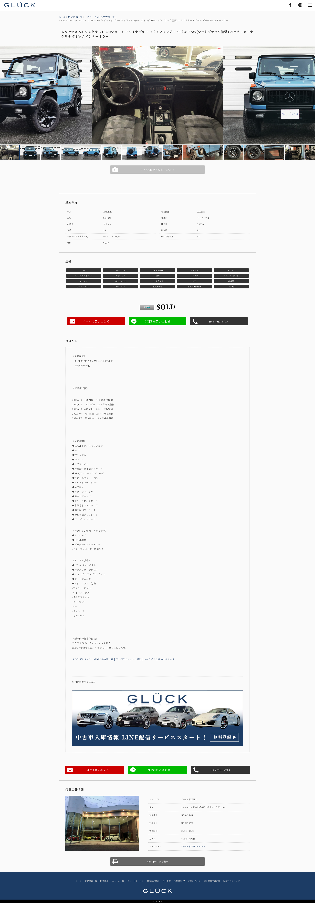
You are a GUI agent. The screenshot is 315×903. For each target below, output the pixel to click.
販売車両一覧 (75, 17)
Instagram (300, 5)
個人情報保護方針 (212, 881)
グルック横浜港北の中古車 (193, 846)
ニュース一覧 (118, 881)
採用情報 (178, 881)
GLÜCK (19, 5)
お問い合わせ (194, 881)
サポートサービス (135, 881)
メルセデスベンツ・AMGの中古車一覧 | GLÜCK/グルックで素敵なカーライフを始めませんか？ (123, 659)
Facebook (290, 5)
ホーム (62, 17)
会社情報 (166, 881)
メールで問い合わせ (96, 321)
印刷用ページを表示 (157, 861)
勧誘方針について (231, 881)
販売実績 (104, 881)
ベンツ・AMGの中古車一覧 (100, 17)
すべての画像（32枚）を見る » (157, 169)
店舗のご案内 (153, 881)
